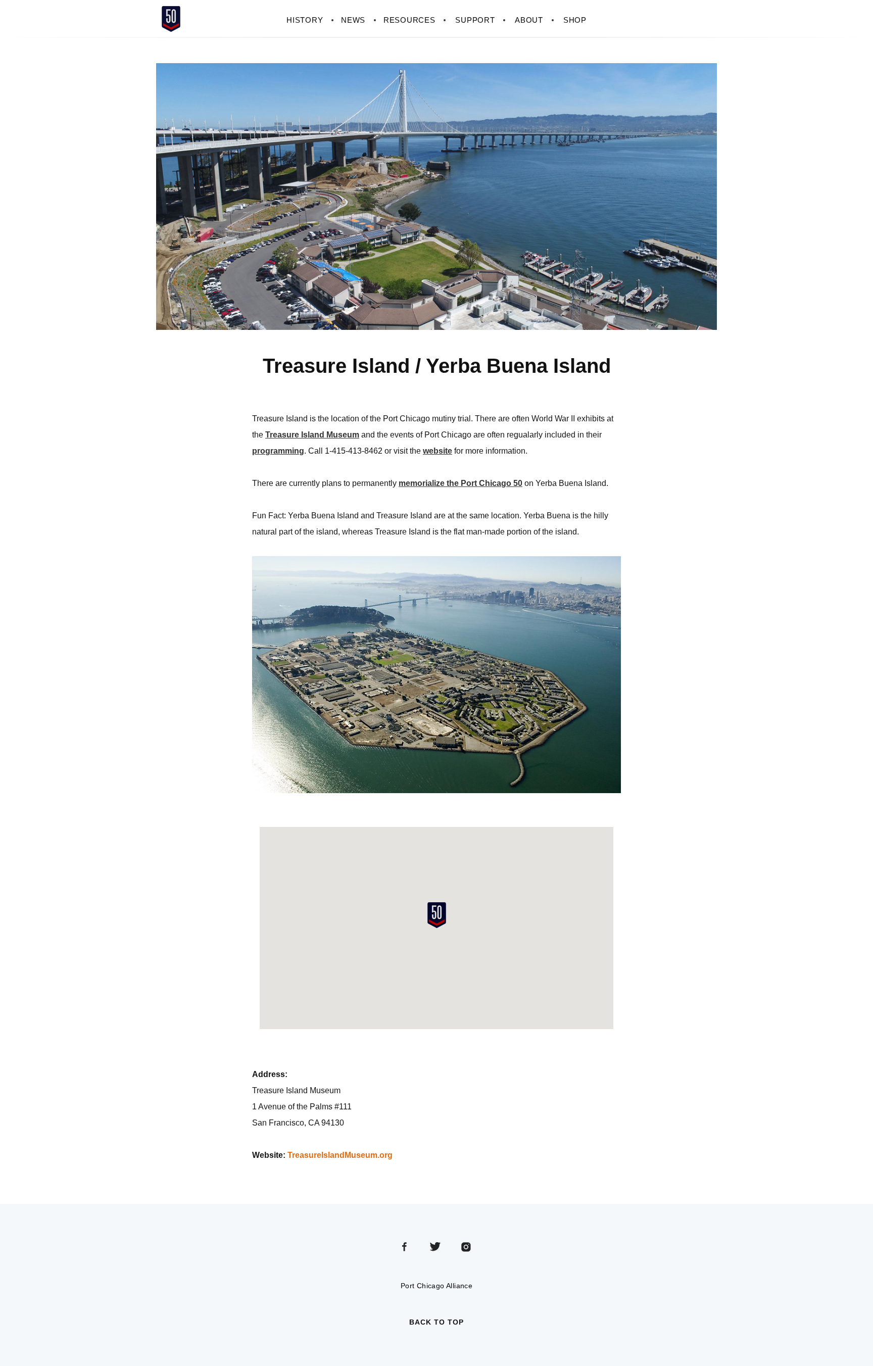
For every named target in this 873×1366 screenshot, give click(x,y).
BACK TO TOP (436, 1322)
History (304, 20)
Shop (575, 20)
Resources (409, 20)
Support (475, 20)
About (529, 20)
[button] (436, 915)
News (353, 20)
